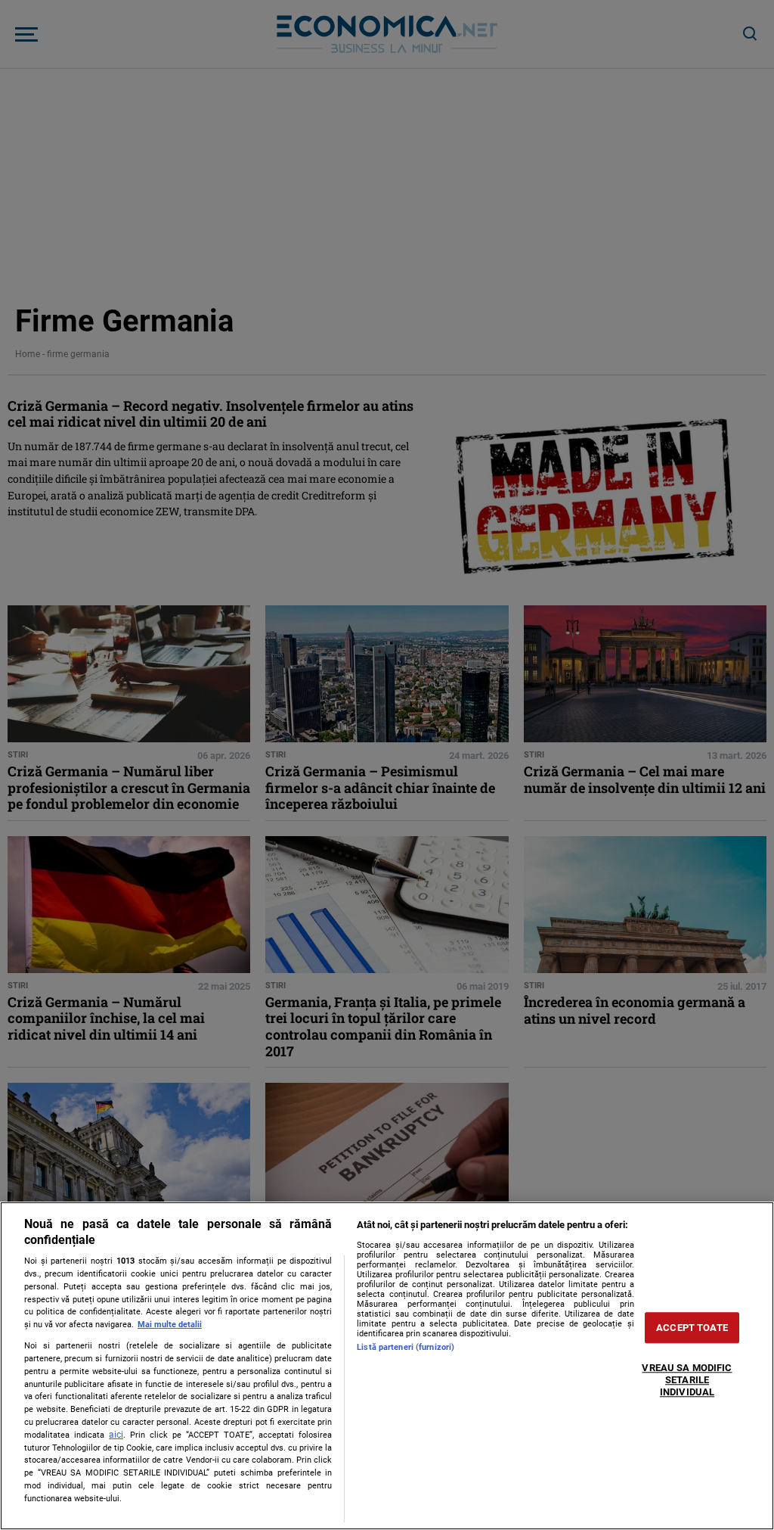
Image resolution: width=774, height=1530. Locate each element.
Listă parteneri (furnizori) (405, 1347)
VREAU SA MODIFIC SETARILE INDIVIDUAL (687, 1380)
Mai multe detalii (170, 1324)
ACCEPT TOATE (692, 1327)
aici (116, 1434)
